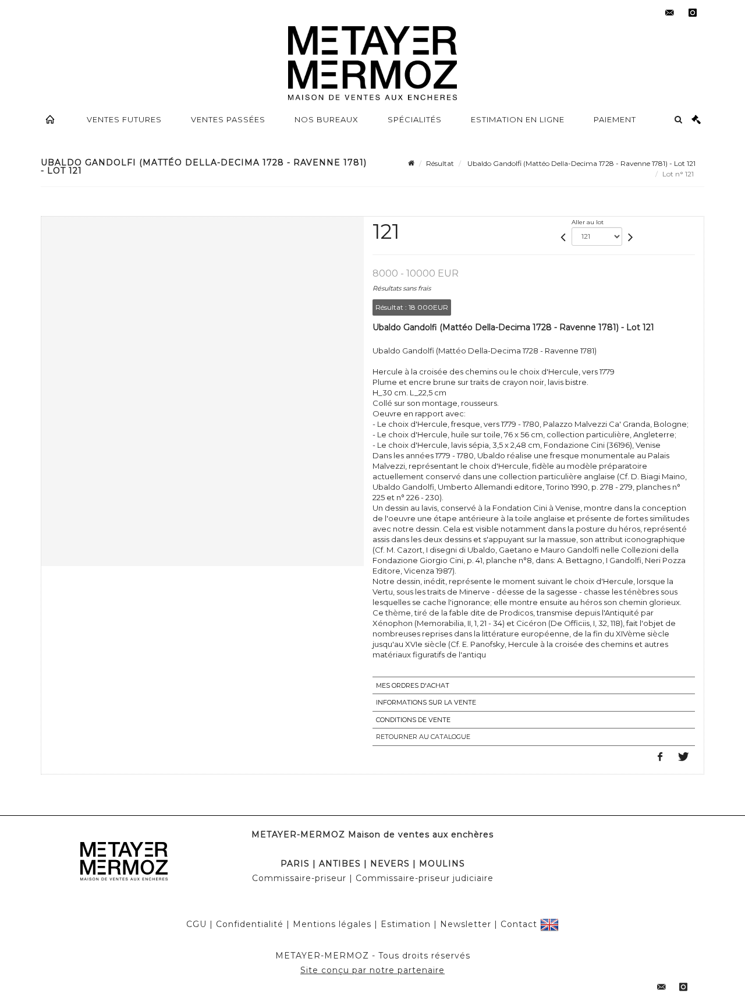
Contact (519, 924)
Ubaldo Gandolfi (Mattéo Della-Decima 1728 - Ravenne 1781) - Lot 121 (581, 163)
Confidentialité (249, 924)
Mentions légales (332, 924)
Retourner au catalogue (423, 737)
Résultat (440, 163)
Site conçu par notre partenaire (372, 970)
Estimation (406, 924)
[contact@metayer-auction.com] (669, 13)
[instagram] (692, 13)
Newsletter (465, 924)
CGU (196, 924)
